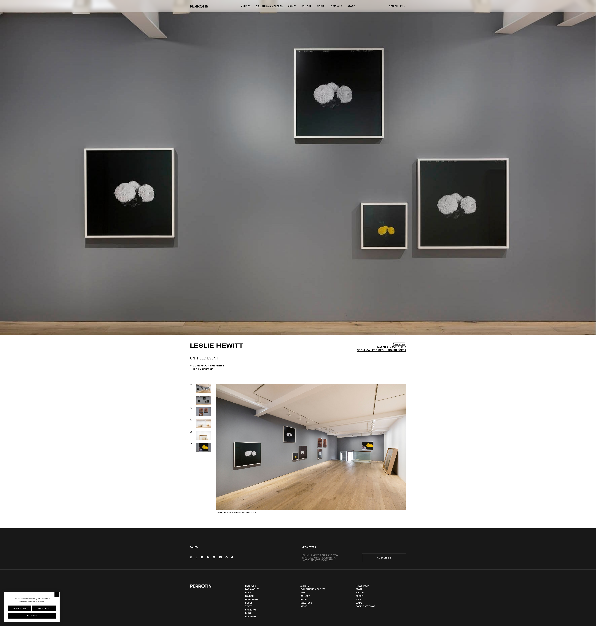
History (360, 592)
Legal (359, 603)
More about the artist (208, 365)
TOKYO (248, 606)
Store (351, 6)
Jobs (358, 599)
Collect (306, 6)
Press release (202, 369)
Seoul (248, 603)
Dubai (248, 613)
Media (320, 6)
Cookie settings (365, 606)
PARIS (248, 592)
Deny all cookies (19, 608)
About (292, 6)
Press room (362, 586)
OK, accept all (44, 608)
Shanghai (250, 609)
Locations (336, 6)
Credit (359, 596)
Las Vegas (250, 616)
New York (250, 586)
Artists (246, 6)
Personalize (31, 615)
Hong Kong (251, 599)
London (249, 596)
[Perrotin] (199, 6)
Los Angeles (252, 589)
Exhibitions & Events (269, 6)
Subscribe (384, 557)
